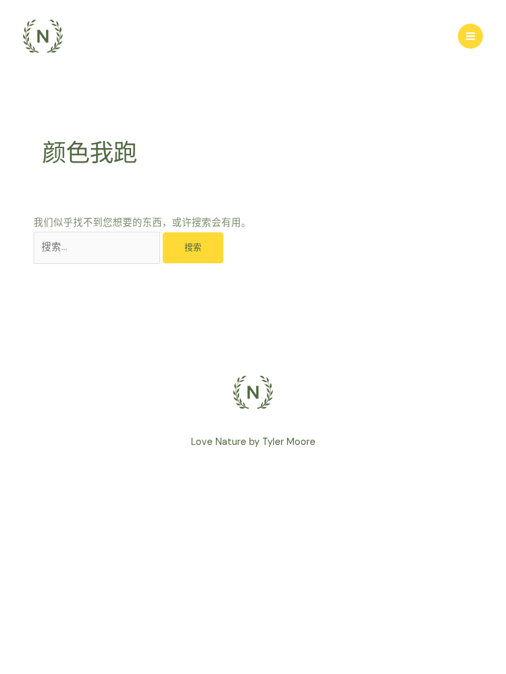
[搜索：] (98, 247)
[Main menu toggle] (470, 36)
